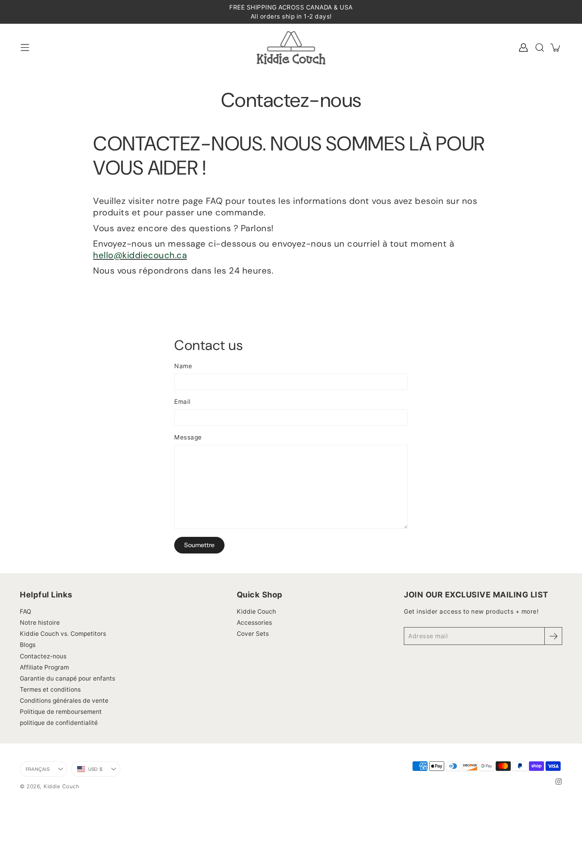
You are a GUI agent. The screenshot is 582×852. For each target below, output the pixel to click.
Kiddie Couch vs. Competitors (63, 633)
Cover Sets (253, 633)
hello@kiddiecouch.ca (140, 255)
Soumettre (199, 545)
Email (182, 401)
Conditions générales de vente (64, 700)
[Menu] (25, 47)
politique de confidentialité (59, 722)
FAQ (25, 611)
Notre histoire (40, 622)
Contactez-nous (43, 656)
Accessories (254, 622)
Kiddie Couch (256, 611)
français (37, 769)
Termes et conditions (50, 689)
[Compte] (523, 47)
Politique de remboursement (61, 711)
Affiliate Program (44, 667)
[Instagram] (558, 781)
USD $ (102, 771)
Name (183, 366)
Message (188, 437)
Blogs (28, 645)
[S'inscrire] (553, 636)
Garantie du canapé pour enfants (67, 678)
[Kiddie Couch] (291, 47)
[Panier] (556, 47)
